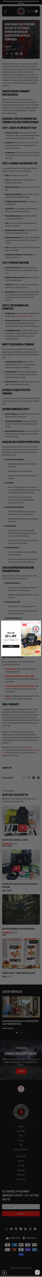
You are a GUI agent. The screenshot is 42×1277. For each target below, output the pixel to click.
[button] (4, 1272)
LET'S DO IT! (11, 646)
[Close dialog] (40, 622)
